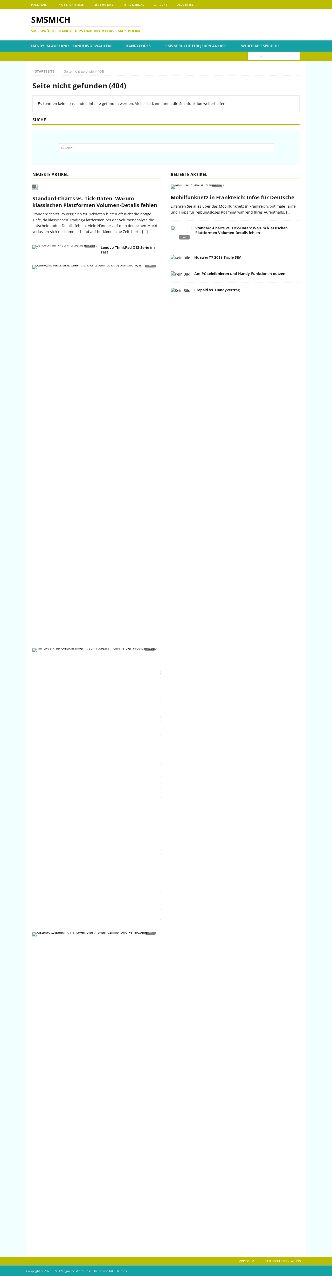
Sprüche (160, 4)
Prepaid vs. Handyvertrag (217, 289)
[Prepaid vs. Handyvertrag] (180, 290)
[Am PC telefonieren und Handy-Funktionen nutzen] (180, 274)
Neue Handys (103, 4)
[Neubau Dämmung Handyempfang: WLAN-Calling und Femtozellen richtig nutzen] (94, 935)
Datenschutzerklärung (283, 1261)
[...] (145, 231)
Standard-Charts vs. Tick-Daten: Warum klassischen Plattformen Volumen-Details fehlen (94, 202)
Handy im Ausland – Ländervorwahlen (71, 45)
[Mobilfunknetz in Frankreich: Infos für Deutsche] (235, 188)
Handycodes (138, 45)
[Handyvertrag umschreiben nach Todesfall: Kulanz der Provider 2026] (94, 651)
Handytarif (39, 4)
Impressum (246, 1261)
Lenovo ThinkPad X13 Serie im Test (128, 250)
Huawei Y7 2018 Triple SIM (217, 257)
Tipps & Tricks (133, 4)
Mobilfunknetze (71, 4)
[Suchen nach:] (274, 55)
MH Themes (118, 1271)
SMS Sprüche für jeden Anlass (195, 45)
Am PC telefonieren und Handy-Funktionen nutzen (239, 273)
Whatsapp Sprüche (260, 45)
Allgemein (185, 4)
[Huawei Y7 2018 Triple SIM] (180, 258)
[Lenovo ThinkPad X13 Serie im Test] (64, 248)
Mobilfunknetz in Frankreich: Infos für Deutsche (232, 197)
